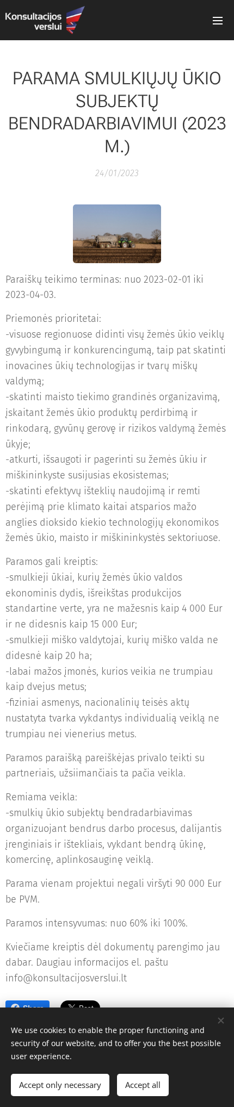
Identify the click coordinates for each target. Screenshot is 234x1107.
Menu (218, 20)
